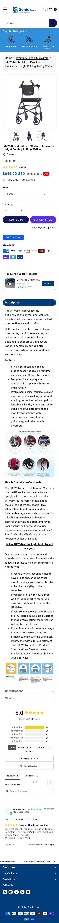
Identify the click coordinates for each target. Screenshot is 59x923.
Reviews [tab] (11, 775)
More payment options (43, 227)
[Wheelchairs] (11, 39)
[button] (5, 9)
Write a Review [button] (30, 758)
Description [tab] (12, 302)
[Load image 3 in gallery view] (43, 136)
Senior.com (34, 907)
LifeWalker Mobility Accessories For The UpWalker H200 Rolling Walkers (28, 280)
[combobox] (29, 23)
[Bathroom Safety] (48, 39)
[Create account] (44, 9)
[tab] (29, 691)
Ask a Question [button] (31, 766)
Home (8, 57)
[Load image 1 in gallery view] (16, 136)
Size (5, 187)
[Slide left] (6, 136)
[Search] (53, 23)
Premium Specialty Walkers (32, 57)
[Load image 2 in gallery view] (29, 136)
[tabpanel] (29, 497)
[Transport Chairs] (29, 39)
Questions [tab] (30, 775)
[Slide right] (53, 136)
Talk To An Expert (13, 237)
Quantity (8, 204)
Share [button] (11, 844)
